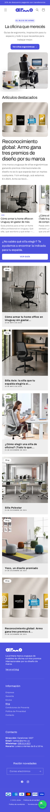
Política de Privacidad (16, 711)
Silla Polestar (13, 507)
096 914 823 (24, 743)
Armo (19, 800)
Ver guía (25, 257)
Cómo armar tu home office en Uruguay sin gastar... (24, 318)
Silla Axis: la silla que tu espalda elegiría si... (20, 382)
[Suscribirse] (40, 771)
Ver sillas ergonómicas (24, 47)
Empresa (10, 692)
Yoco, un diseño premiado (21, 568)
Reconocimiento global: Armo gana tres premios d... (24, 630)
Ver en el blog (12, 669)
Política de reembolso (17, 804)
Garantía (10, 696)
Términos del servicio (36, 804)
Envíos (9, 700)
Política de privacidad (31, 800)
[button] (5, 10)
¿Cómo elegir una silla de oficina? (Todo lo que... (21, 446)
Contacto (10, 715)
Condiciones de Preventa (17, 708)
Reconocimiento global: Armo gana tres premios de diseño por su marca (23, 150)
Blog (8, 704)
